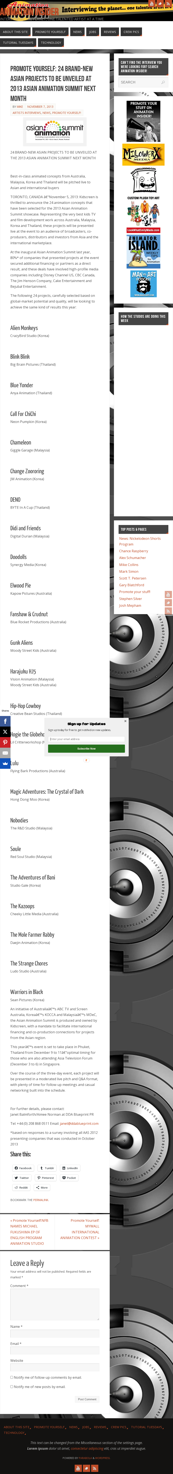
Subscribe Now (86, 748)
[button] (86, 724)
